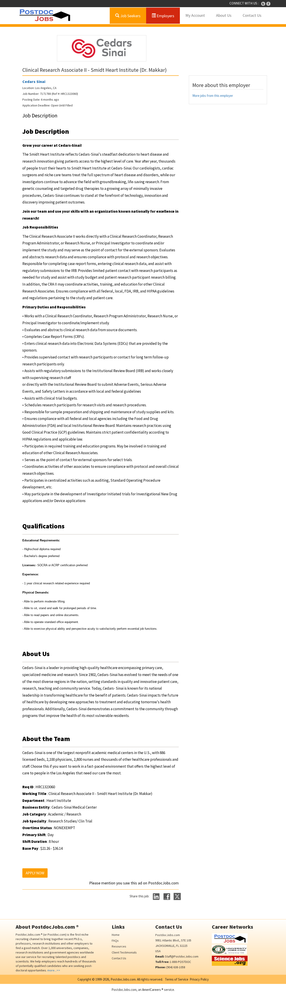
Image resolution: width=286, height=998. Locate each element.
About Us (223, 15)
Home (116, 935)
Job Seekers (130, 15)
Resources (119, 946)
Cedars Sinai (33, 81)
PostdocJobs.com (167, 935)
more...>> (53, 970)
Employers (165, 15)
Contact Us (252, 15)
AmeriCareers (151, 989)
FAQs (115, 941)
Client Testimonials (124, 952)
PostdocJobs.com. (123, 979)
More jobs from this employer (212, 95)
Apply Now (35, 873)
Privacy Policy (199, 979)
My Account (195, 15)
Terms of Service (176, 979)
